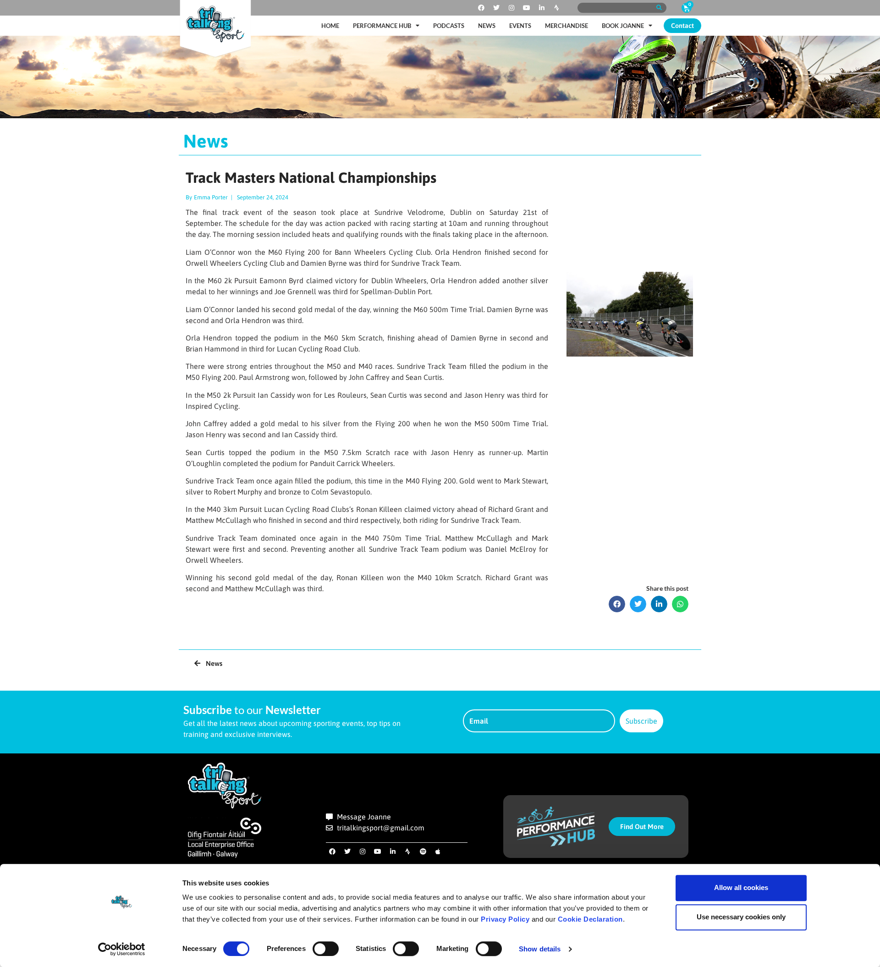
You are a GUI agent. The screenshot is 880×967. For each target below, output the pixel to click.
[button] (617, 604)
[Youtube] (526, 7)
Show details (540, 949)
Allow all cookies (741, 887)
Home (330, 25)
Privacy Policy (505, 919)
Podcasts (448, 25)
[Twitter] (496, 7)
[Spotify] (423, 851)
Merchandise (566, 25)
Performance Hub (382, 25)
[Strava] (556, 7)
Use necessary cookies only (741, 917)
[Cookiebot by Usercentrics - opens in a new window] (122, 949)
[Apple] (438, 851)
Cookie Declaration (590, 919)
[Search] (658, 8)
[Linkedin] (541, 7)
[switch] (326, 948)
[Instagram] (511, 7)
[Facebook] (481, 7)
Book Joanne (623, 25)
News (486, 25)
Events (520, 25)
